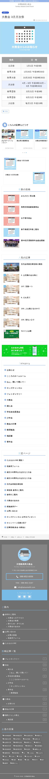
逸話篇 (10, 436)
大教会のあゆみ (13, 500)
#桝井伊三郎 (7, 746)
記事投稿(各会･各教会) (16, 527)
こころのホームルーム (16, 376)
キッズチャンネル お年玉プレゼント (21, 517)
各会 (25, 665)
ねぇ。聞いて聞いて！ (16, 382)
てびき (20, 756)
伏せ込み (6, 759)
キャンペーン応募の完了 (17, 523)
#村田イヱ (28, 742)
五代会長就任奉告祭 (15, 484)
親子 (43, 759)
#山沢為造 (27, 739)
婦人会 (10, 406)
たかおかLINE (10, 643)
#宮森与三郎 (7, 739)
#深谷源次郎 (7, 749)
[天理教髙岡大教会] (24, 6)
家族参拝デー (12, 506)
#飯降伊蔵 (7, 753)
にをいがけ (29, 756)
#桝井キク (38, 742)
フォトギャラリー (14, 394)
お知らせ (5, 12)
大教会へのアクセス (16, 618)
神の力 (36, 759)
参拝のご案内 (12, 495)
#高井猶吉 (16, 753)
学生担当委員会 (13, 412)
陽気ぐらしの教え (25, 715)
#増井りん (39, 735)
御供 (21, 759)
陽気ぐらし (15, 763)
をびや (38, 756)
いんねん (31, 753)
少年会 (10, 418)
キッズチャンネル (14, 388)
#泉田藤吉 (39, 746)
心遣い (28, 759)
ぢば (5, 756)
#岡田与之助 (18, 742)
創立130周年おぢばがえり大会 (19, 472)
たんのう (40, 753)
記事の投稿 (12, 635)
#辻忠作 (28, 749)
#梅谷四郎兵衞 (19, 746)
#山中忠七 (18, 739)
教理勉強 (11, 430)
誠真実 (6, 763)
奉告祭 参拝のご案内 (15, 490)
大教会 (6, 111)
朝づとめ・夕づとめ (16, 624)
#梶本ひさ (30, 746)
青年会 (10, 442)
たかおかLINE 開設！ (15, 460)
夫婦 (14, 759)
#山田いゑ (37, 739)
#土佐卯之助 (29, 735)
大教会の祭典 (13, 621)
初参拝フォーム (13, 466)
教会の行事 (11, 424)
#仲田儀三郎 (18, 735)
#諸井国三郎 (18, 749)
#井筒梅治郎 (7, 735)
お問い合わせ (12, 511)
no (24, 753)
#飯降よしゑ (37, 749)
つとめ (12, 756)
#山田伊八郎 (7, 742)
